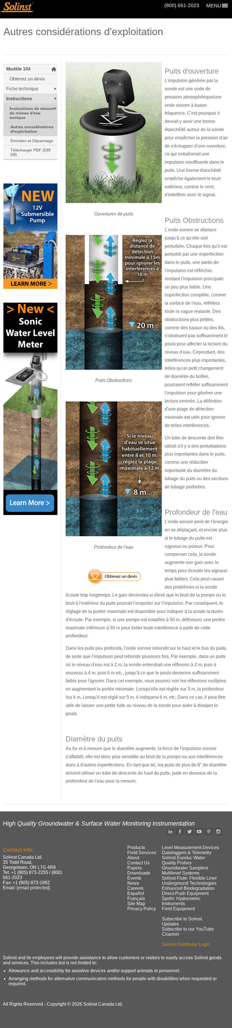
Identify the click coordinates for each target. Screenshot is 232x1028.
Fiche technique (22, 88)
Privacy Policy (141, 908)
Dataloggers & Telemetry (186, 852)
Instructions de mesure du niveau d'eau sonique (32, 113)
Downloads (138, 873)
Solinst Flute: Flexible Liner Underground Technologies (189, 881)
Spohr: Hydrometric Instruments (181, 901)
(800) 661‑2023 (181, 5)
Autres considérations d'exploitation (31, 129)
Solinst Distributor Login (186, 944)
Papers (134, 867)
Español (135, 893)
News (133, 883)
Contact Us (138, 862)
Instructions (19, 98)
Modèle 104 (18, 69)
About (133, 857)
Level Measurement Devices (190, 847)
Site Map (136, 903)
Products (136, 847)
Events (134, 878)
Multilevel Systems (180, 873)
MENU (213, 5)
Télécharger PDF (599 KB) (30, 152)
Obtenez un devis (27, 78)
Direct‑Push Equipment (185, 893)
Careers (135, 888)
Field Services (141, 852)
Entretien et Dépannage (31, 140)
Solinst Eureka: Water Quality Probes (183, 860)
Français (136, 898)
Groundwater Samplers (185, 867)
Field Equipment (178, 908)
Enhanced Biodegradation (188, 888)
